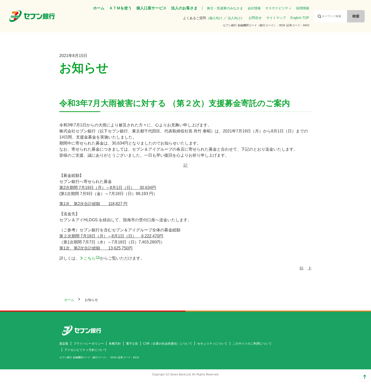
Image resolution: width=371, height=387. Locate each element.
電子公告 (132, 343)
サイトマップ (276, 18)
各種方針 (115, 343)
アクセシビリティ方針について (85, 350)
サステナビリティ (278, 8)
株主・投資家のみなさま (225, 8)
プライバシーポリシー (88, 343)
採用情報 (302, 8)
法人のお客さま (184, 8)
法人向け (234, 18)
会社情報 (254, 8)
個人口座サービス (151, 8)
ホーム (98, 8)
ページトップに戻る (365, 377)
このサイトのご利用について (252, 343)
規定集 (63, 343)
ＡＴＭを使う (120, 8)
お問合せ (255, 18)
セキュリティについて (212, 343)
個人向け (215, 18)
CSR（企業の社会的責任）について (167, 343)
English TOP (299, 18)
